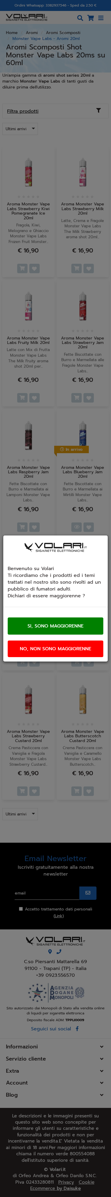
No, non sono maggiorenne (55, 648)
